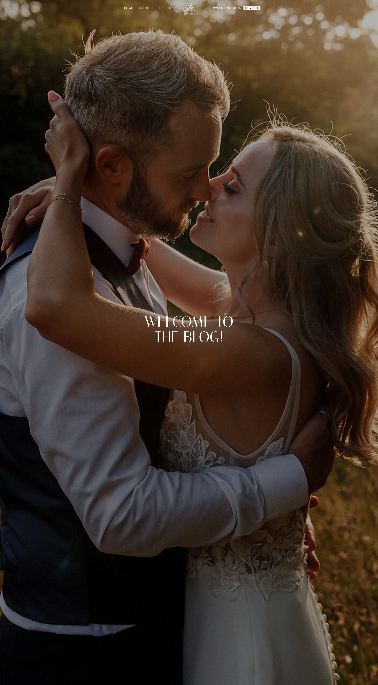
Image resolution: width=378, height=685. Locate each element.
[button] (236, 8)
